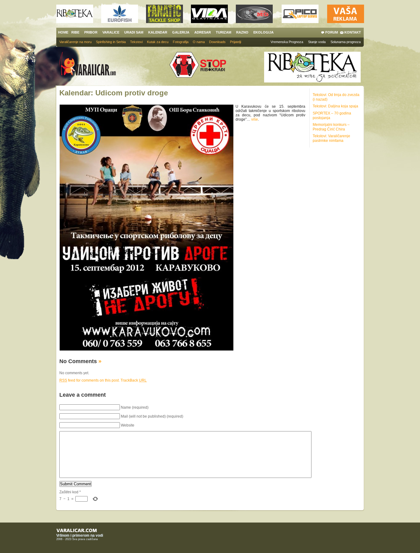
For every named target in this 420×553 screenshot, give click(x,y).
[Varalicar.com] (92, 64)
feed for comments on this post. (89, 380)
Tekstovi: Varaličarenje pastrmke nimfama (331, 138)
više (254, 119)
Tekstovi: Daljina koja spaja (335, 106)
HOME (63, 32)
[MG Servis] (254, 21)
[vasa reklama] (345, 21)
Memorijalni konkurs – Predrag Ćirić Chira (331, 126)
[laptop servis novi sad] (300, 21)
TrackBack (134, 380)
